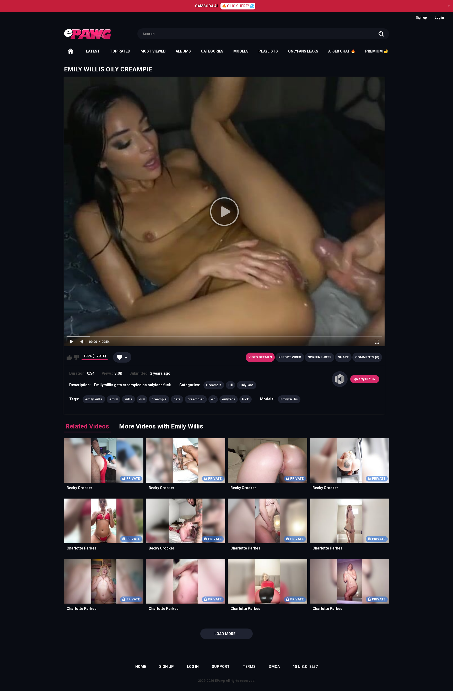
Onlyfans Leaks (303, 51)
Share (343, 357)
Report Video (289, 357)
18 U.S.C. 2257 (305, 666)
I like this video (69, 357)
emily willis (94, 399)
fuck (245, 399)
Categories (212, 51)
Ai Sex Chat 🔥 (341, 51)
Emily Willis (289, 399)
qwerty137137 (364, 379)
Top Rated (120, 51)
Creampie (214, 385)
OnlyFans (246, 385)
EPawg (220, 681)
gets (177, 399)
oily (142, 399)
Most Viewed (153, 51)
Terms (249, 666)
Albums (183, 51)
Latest (93, 51)
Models (241, 51)
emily (113, 399)
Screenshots (319, 357)
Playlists (268, 51)
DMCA (274, 666)
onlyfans (228, 399)
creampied (195, 399)
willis (128, 399)
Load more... (226, 634)
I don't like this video (76, 357)
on (213, 399)
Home (70, 51)
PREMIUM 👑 (376, 51)
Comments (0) (367, 357)
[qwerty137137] (340, 379)
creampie (159, 399)
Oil (230, 385)
